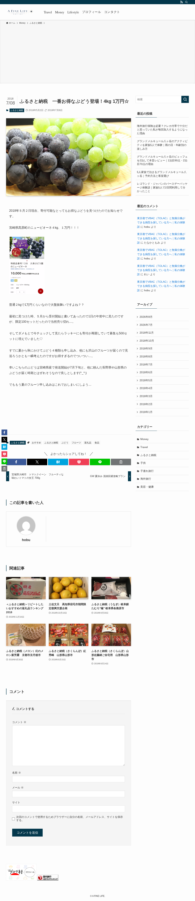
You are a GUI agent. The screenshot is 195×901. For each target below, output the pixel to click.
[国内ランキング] (47, 879)
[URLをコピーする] (121, 462)
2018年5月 (146, 380)
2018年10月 (147, 340)
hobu (26, 540)
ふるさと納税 (16, 110)
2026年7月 (146, 324)
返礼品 (87, 442)
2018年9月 (146, 348)
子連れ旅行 (147, 470)
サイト (16, 802)
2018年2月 (146, 404)
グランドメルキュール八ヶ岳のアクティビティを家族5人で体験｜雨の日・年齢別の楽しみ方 (162, 145)
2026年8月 (146, 316)
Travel (144, 447)
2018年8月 (146, 356)
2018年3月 (146, 396)
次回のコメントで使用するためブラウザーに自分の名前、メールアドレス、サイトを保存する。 (69, 818)
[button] (16, 462)
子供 (143, 462)
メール (18, 787)
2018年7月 (146, 364)
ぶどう (65, 442)
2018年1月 (146, 411)
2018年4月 (146, 388)
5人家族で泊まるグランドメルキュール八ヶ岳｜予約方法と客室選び (161, 174)
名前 (16, 772)
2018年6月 (146, 372)
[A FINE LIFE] (20, 12)
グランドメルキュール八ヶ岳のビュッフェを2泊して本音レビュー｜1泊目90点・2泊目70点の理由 (162, 160)
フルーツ (76, 442)
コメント (19, 722)
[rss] (181, 2)
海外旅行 (145, 478)
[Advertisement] (97, 53)
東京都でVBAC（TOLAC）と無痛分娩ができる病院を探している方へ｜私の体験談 (161, 222)
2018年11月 (147, 332)
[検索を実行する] (185, 99)
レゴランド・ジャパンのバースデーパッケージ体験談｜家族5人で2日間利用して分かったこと (162, 187)
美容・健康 (147, 486)
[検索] (186, 2)
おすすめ (36, 442)
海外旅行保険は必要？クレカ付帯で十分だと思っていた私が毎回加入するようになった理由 (162, 129)
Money (144, 439)
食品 (97, 442)
